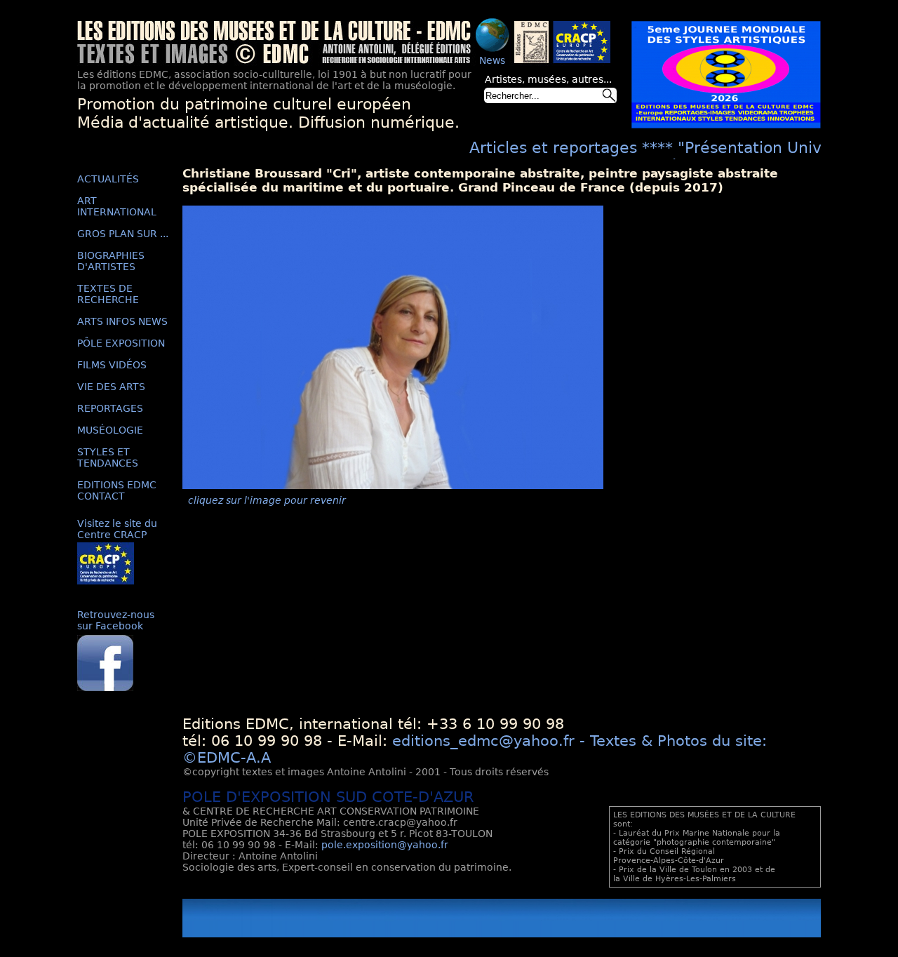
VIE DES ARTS (111, 386)
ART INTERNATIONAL (116, 206)
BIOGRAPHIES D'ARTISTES (111, 261)
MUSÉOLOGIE (110, 430)
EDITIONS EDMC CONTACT (116, 490)
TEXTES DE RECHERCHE (108, 294)
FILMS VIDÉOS (112, 364)
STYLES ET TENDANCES (107, 457)
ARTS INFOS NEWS (122, 321)
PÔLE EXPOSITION (121, 343)
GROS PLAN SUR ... (122, 233)
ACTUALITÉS (108, 179)
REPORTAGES (110, 408)
